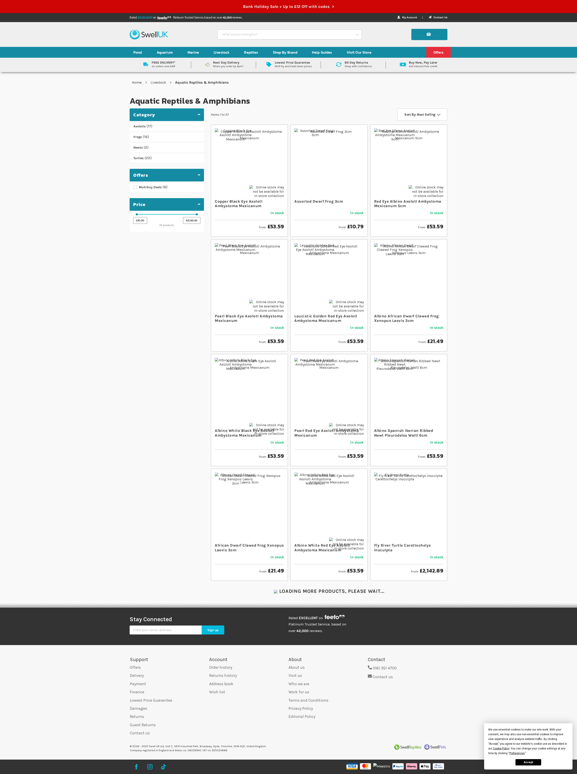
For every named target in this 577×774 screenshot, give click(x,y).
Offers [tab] (140, 175)
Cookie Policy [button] (501, 748)
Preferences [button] (517, 753)
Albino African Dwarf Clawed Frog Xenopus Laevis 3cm (406, 318)
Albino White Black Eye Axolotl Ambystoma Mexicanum (244, 432)
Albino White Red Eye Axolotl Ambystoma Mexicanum (322, 547)
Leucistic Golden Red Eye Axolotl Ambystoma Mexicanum (325, 318)
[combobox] (285, 34)
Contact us (140, 732)
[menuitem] (137, 52)
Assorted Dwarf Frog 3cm (318, 201)
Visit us (295, 675)
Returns (137, 716)
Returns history (223, 675)
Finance (137, 691)
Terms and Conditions (308, 700)
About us (296, 667)
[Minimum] (137, 214)
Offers (135, 667)
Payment (138, 683)
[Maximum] (197, 214)
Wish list (217, 691)
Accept (528, 762)
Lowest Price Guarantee (151, 700)
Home (137, 82)
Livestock (159, 82)
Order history (220, 667)
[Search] (357, 34)
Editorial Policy (301, 716)
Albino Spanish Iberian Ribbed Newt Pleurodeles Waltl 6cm (403, 432)
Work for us (298, 691)
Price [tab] (139, 204)
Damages (138, 708)
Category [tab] (144, 114)
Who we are (298, 683)
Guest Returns (143, 724)
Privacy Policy (300, 708)
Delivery (137, 675)
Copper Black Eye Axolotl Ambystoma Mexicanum (238, 203)
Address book (221, 683)
